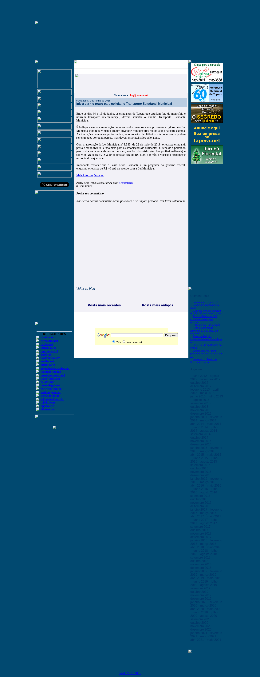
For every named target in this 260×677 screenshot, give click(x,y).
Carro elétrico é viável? (205, 302)
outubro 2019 (199, 591)
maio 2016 (214, 485)
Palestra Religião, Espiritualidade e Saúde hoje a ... (206, 339)
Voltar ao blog (85, 288)
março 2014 (208, 420)
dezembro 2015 (201, 475)
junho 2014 (201, 427)
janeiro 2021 (199, 633)
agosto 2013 (201, 399)
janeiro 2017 (199, 509)
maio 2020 (214, 609)
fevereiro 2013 (200, 389)
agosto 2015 (209, 461)
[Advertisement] (54, 262)
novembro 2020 (201, 626)
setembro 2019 (200, 588)
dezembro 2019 (201, 598)
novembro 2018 (201, 564)
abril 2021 (197, 639)
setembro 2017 (200, 526)
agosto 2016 (209, 492)
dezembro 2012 (201, 386)
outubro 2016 (199, 499)
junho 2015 (201, 458)
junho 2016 (201, 489)
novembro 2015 (201, 471)
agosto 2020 (209, 615)
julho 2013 (216, 396)
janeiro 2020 (199, 602)
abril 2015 (197, 454)
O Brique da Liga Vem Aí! (207, 325)
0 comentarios (126, 182)
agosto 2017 (209, 523)
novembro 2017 (201, 533)
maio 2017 (214, 516)
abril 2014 (197, 423)
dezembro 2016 (201, 506)
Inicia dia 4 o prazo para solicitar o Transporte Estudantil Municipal (124, 103)
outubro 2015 (199, 468)
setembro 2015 (200, 465)
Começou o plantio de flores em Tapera (203, 361)
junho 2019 (201, 581)
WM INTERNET (130, 673)
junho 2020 (201, 612)
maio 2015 (214, 454)
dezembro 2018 (201, 567)
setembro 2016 (200, 495)
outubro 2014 (199, 437)
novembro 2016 (201, 502)
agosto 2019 (209, 585)
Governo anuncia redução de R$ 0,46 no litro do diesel (205, 312)
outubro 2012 (199, 382)
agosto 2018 (209, 554)
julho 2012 (200, 375)
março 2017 (208, 513)
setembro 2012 (210, 379)
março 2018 (208, 543)
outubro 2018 (199, 561)
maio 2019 (214, 578)
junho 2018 (201, 550)
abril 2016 (197, 485)
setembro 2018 (200, 557)
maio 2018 (214, 547)
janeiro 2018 (199, 540)
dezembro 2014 (201, 444)
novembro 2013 (201, 410)
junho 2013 (198, 396)
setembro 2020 (200, 619)
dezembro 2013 (201, 413)
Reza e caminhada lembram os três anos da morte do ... (204, 330)
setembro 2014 (200, 434)
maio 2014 (214, 423)
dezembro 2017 (201, 537)
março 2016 (208, 482)
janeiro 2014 (199, 417)
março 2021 (208, 636)
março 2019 (208, 574)
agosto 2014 (209, 430)
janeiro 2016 (199, 478)
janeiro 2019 (199, 571)
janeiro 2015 (199, 447)
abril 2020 (197, 609)
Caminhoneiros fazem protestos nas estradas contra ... (206, 353)
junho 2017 (201, 519)
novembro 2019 (201, 595)
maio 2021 (214, 639)
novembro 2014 (201, 441)
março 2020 (208, 605)
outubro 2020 (199, 622)
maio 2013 (207, 393)
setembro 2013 (200, 403)
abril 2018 (197, 547)
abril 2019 (197, 578)
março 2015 (208, 451)
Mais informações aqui (90, 175)
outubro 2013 (199, 406)
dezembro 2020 (201, 629)
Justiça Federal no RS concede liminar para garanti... (203, 319)
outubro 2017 (199, 530)
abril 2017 (197, 516)
